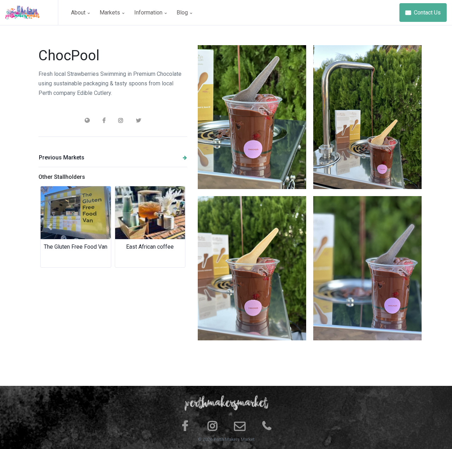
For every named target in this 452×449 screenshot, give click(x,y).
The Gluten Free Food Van (75, 246)
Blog (183, 12)
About (79, 12)
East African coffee (150, 246)
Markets (110, 12)
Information (149, 12)
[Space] (31, 12)
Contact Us (426, 12)
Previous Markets (61, 157)
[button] (49, 226)
